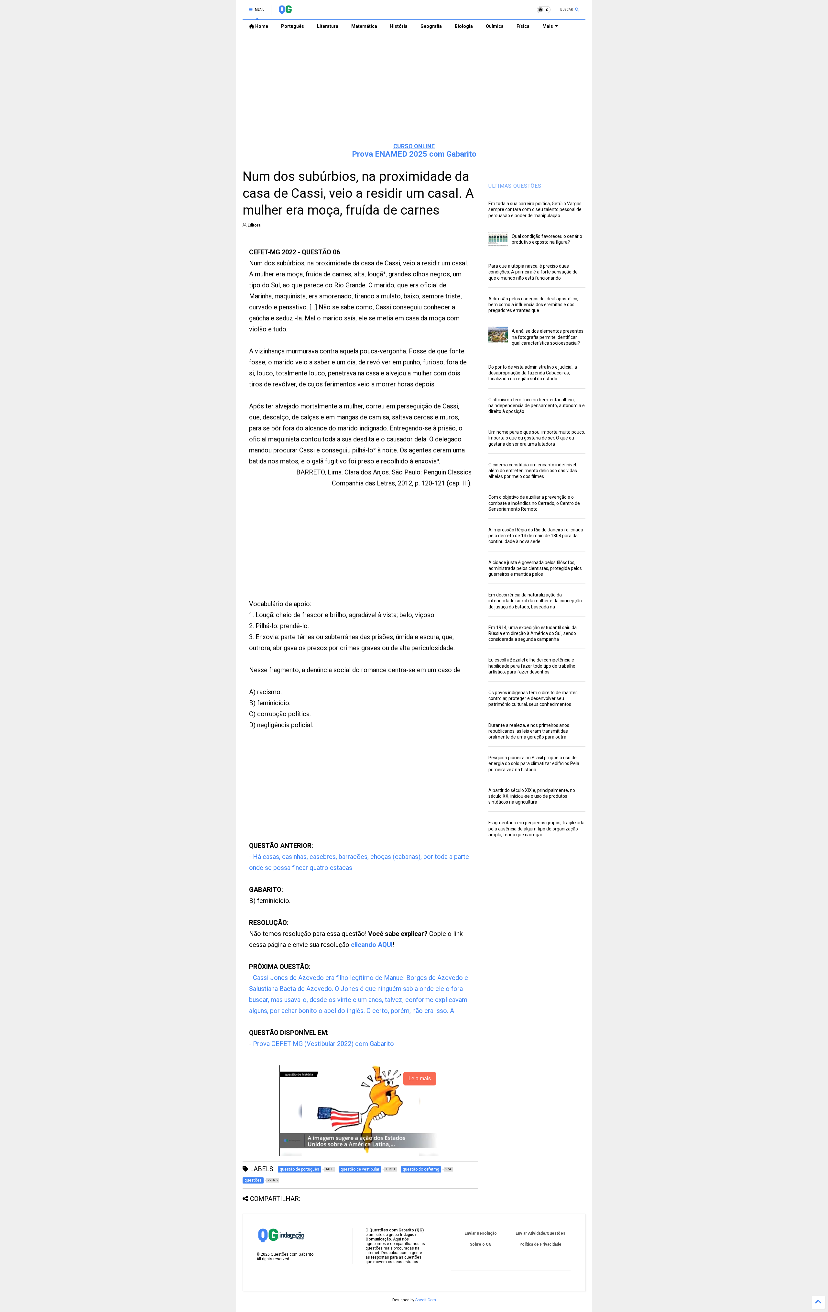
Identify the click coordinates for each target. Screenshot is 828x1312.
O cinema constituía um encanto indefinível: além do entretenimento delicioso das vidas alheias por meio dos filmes (532, 470)
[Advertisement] (414, 87)
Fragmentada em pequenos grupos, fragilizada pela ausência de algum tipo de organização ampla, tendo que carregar (536, 828)
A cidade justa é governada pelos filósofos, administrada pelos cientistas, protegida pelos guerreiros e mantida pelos (535, 568)
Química (495, 26)
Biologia (464, 26)
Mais (547, 26)
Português (292, 26)
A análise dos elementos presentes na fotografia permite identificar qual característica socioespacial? (547, 336)
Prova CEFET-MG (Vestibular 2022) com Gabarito (323, 1044)
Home (261, 26)
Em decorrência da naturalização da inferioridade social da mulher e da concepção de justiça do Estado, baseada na (535, 600)
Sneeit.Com (425, 1300)
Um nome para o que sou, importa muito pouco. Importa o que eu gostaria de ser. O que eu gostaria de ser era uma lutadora (536, 437)
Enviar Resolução (480, 1233)
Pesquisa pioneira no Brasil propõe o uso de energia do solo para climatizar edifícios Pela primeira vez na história (533, 763)
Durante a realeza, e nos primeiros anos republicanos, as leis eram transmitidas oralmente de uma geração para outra (528, 731)
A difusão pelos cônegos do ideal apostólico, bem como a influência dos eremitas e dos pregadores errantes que (533, 304)
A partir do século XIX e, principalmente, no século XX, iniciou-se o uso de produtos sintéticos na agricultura (531, 796)
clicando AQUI (372, 945)
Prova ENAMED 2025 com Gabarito (414, 154)
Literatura (327, 26)
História (399, 26)
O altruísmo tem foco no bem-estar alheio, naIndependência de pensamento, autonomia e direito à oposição (536, 405)
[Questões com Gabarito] (285, 12)
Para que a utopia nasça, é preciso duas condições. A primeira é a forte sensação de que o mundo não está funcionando (533, 271)
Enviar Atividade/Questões (540, 1233)
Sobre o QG (481, 1244)
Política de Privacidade (540, 1244)
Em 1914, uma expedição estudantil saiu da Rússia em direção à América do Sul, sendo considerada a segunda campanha (532, 633)
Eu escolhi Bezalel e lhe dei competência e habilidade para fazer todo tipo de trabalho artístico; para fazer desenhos (531, 665)
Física (523, 26)
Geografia (431, 26)
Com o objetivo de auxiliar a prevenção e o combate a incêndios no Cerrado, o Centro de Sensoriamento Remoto (534, 503)
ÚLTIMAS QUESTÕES (514, 186)
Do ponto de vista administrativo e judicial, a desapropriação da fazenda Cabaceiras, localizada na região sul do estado (532, 372)
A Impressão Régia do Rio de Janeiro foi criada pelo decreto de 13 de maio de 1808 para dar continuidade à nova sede (535, 535)
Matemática (364, 26)
